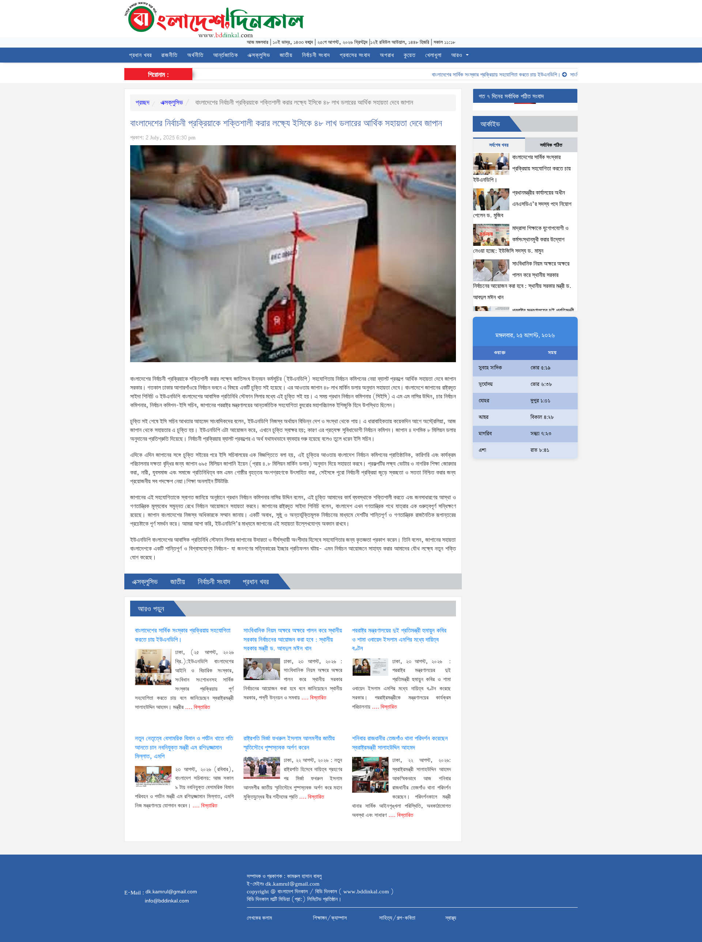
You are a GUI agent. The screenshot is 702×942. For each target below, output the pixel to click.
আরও (457, 55)
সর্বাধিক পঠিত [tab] (551, 145)
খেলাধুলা (433, 55)
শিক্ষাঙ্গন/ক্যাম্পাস (330, 918)
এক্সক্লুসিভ (259, 55)
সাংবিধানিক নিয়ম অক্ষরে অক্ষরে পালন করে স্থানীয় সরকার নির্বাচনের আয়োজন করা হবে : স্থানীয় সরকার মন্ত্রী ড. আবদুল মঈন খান (293, 639)
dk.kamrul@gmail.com (171, 891)
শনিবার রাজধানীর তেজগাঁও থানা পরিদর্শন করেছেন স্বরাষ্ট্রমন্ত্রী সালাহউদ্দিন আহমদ (400, 743)
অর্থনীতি (195, 55)
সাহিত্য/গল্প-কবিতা (397, 918)
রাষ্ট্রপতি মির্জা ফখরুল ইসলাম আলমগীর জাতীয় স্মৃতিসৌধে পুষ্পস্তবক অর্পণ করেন (289, 743)
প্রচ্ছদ (143, 103)
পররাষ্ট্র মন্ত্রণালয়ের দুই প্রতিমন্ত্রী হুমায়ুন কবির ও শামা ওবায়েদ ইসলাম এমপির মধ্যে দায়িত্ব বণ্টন (399, 639)
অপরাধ (387, 55)
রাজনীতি (169, 55)
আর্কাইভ (490, 124)
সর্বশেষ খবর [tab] (499, 145)
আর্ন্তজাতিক (225, 55)
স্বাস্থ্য (450, 918)
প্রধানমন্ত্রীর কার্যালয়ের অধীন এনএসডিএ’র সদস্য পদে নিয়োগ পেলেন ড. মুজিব (522, 204)
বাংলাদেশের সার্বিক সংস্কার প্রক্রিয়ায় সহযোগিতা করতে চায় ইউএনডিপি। (479, 75)
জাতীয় (286, 55)
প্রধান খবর (140, 55)
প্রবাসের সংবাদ (355, 55)
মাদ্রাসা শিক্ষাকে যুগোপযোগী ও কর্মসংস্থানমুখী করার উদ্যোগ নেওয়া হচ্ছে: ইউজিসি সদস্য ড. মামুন (521, 239)
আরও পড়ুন (151, 609)
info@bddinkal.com (167, 901)
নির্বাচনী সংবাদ (316, 55)
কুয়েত (410, 55)
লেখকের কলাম (259, 918)
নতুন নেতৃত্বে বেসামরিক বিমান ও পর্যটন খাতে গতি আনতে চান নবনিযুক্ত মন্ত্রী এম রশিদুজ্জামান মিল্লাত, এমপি (184, 747)
